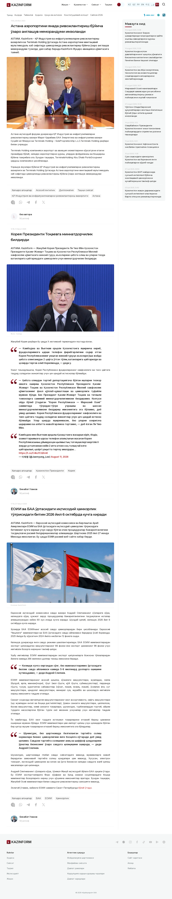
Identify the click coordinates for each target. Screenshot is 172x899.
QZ (133, 4)
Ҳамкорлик (62, 798)
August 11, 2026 (59, 456)
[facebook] (137, 842)
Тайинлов (28, 15)
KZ (129, 4)
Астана (96, 196)
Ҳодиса (38, 15)
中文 (148, 4)
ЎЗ (157, 4)
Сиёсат (10, 863)
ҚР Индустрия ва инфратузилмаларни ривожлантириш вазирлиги (50, 196)
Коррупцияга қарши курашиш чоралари (85, 873)
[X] (43, 202)
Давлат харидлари (76, 879)
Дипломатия (66, 190)
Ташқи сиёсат (85, 190)
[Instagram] (13, 202)
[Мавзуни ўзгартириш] (121, 4)
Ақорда (18, 15)
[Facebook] (36, 202)
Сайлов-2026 (96, 15)
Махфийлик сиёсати (77, 863)
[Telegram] (28, 202)
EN (142, 4)
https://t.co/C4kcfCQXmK (33, 453)
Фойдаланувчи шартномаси (80, 858)
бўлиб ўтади (85, 787)
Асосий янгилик (45, 190)
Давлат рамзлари (75, 868)
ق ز (152, 4)
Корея (71, 470)
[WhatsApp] (20, 202)
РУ (138, 4)
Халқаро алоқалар (22, 190)
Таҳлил (108, 5)
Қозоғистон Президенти (50, 470)
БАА (38, 798)
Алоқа (130, 863)
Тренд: (10, 15)
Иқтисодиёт (13, 873)
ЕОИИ (48, 798)
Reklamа (132, 868)
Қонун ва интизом (53, 15)
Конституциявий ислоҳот (76, 15)
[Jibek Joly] (150, 15)
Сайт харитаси (135, 858)
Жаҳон (10, 879)
